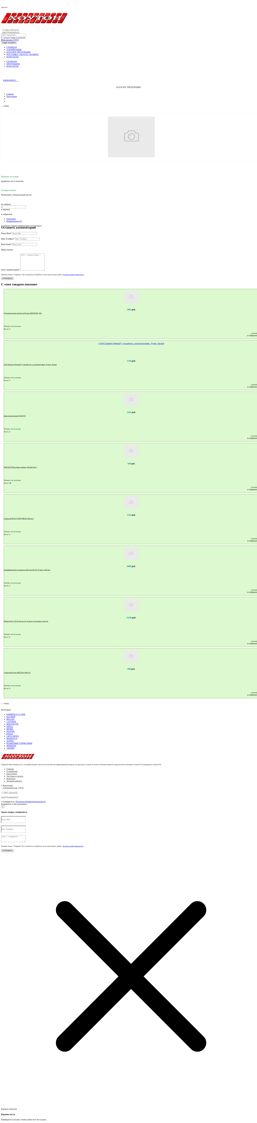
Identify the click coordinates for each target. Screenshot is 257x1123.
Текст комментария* (10, 270)
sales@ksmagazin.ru (10, 32)
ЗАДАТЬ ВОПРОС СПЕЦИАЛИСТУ (24, 75)
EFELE (9, 734)
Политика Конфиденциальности (31, 801)
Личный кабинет (14, 781)
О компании (12, 771)
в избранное (6, 214)
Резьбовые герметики (19, 743)
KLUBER (10, 717)
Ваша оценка (7, 250)
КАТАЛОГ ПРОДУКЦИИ (18, 52)
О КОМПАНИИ (14, 50)
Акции (10, 748)
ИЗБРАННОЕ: (11, 80)
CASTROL (11, 721)
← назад (5, 106)
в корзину (5, 209)
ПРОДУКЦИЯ (13, 64)
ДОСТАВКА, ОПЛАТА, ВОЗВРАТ (22, 54)
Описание (11, 219)
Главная (10, 94)
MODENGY (12, 738)
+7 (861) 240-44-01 (10, 30)
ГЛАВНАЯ (11, 47)
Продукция (11, 96)
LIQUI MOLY (12, 736)
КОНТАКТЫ (12, 57)
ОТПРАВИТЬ (7, 278)
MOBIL (9, 729)
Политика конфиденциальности (73, 275)
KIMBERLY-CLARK (15, 714)
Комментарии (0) (14, 221)
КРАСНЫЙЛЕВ (35, 804)
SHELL (9, 726)
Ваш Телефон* (7, 239)
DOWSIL (10, 731)
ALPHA (10, 741)
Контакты (10, 778)
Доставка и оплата (14, 776)
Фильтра (11, 746)
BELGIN (10, 719)
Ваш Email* (6, 244)
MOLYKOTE (12, 724)
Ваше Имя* (6, 233)
